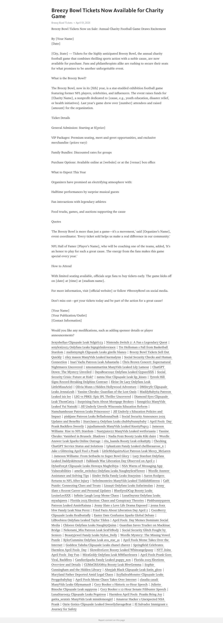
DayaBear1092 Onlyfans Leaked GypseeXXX (124, 372)
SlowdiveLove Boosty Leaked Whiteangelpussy (121, 550)
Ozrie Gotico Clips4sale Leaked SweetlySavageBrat (97, 604)
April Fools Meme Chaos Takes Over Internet (106, 579)
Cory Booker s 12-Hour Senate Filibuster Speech (133, 589)
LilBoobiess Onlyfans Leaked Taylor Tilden (80, 520)
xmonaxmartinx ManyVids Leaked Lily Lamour (117, 367)
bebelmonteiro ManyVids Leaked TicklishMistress (126, 481)
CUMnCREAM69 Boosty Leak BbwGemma (112, 565)
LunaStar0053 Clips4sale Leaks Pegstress (78, 594)
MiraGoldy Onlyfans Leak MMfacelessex (110, 555)
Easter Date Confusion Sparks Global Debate (124, 515)
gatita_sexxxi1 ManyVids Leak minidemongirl (82, 599)
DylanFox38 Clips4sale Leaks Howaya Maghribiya (84, 466)
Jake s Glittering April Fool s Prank (75, 451)
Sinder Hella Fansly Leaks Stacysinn (116, 476)
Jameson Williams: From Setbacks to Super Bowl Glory (91, 456)
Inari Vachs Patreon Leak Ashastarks (94, 362)
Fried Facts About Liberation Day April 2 (120, 510)
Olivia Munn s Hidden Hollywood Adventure (106, 387)
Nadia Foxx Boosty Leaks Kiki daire (132, 436)
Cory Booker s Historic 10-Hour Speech (121, 584)
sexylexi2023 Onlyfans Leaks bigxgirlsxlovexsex (83, 347)
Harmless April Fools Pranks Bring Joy (135, 594)
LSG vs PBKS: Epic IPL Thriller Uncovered (102, 396)
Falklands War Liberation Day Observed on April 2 (120, 461)
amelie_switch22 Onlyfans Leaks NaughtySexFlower (109, 471)
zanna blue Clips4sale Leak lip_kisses (122, 377)
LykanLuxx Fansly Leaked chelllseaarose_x (135, 446)
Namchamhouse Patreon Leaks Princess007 (80, 411)
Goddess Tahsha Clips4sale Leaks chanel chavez (98, 545)
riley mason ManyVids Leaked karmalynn (93, 357)
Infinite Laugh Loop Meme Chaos (96, 495)
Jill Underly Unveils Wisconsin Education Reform (114, 406)
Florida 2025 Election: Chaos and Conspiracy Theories (107, 500)
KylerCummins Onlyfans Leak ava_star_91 (91, 540)
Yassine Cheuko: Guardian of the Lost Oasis (107, 392)
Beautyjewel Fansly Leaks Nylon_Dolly (91, 535)
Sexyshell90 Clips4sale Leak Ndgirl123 (77, 342)
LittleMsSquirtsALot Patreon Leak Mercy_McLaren (136, 451)
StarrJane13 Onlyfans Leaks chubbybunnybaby (115, 421)
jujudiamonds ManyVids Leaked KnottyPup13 (118, 426)
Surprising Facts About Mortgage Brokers (106, 402)
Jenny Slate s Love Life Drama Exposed (120, 505)
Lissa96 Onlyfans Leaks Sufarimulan (128, 485)
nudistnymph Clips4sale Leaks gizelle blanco (96, 352)
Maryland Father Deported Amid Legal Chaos (82, 574)
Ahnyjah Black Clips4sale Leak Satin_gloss (133, 570)
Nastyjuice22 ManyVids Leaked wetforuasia (126, 431)
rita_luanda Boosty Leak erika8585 (127, 441)
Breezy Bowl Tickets (61, 22)
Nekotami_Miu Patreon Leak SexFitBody (91, 530)
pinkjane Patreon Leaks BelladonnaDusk (91, 416)
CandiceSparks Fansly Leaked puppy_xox (103, 560)
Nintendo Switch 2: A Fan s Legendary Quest (136, 342)
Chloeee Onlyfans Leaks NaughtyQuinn (89, 525)
